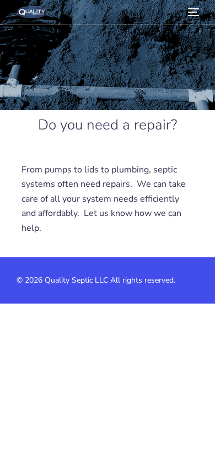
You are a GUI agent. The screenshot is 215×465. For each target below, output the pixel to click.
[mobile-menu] (192, 12)
